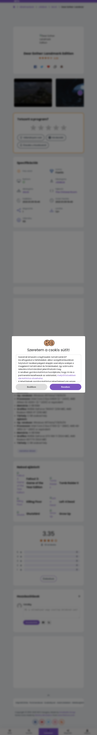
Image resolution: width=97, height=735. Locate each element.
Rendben (65, 387)
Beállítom (31, 387)
